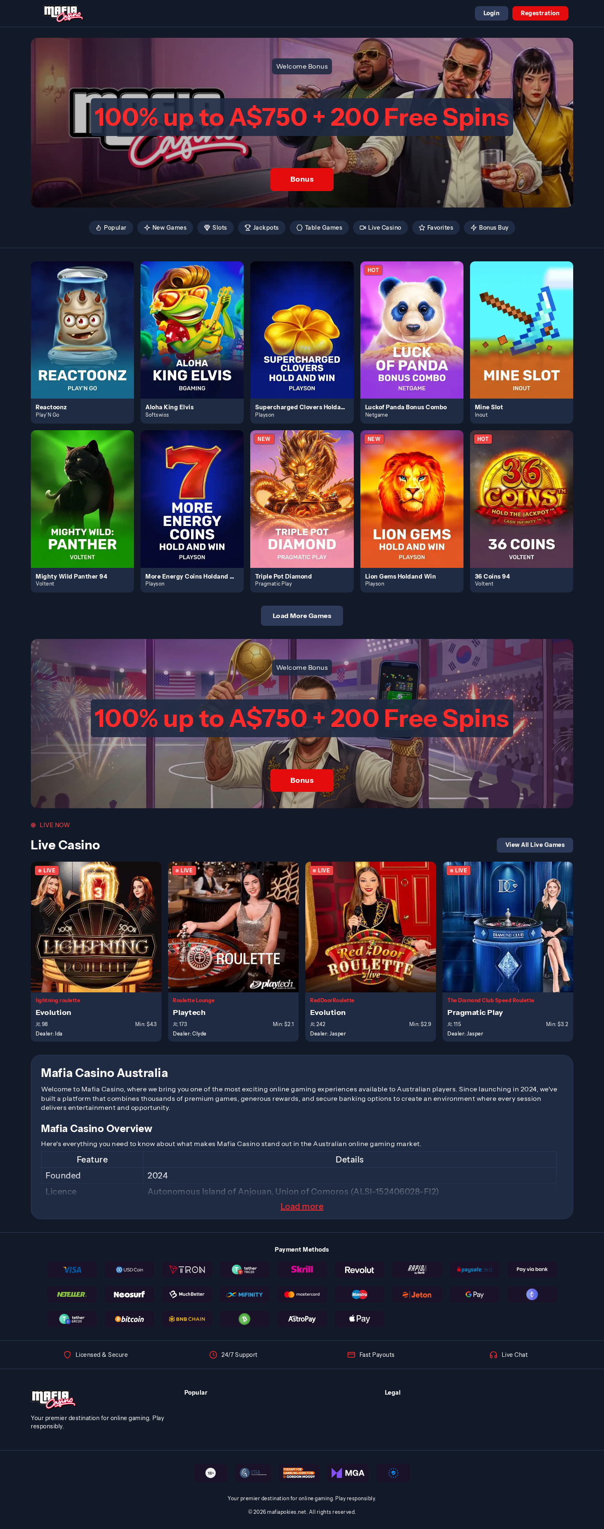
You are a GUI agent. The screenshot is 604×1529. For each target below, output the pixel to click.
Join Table (100, 926)
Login (492, 13)
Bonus (302, 179)
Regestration (540, 13)
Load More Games (302, 615)
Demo (87, 338)
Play (87, 320)
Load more (302, 1206)
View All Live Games (535, 845)
